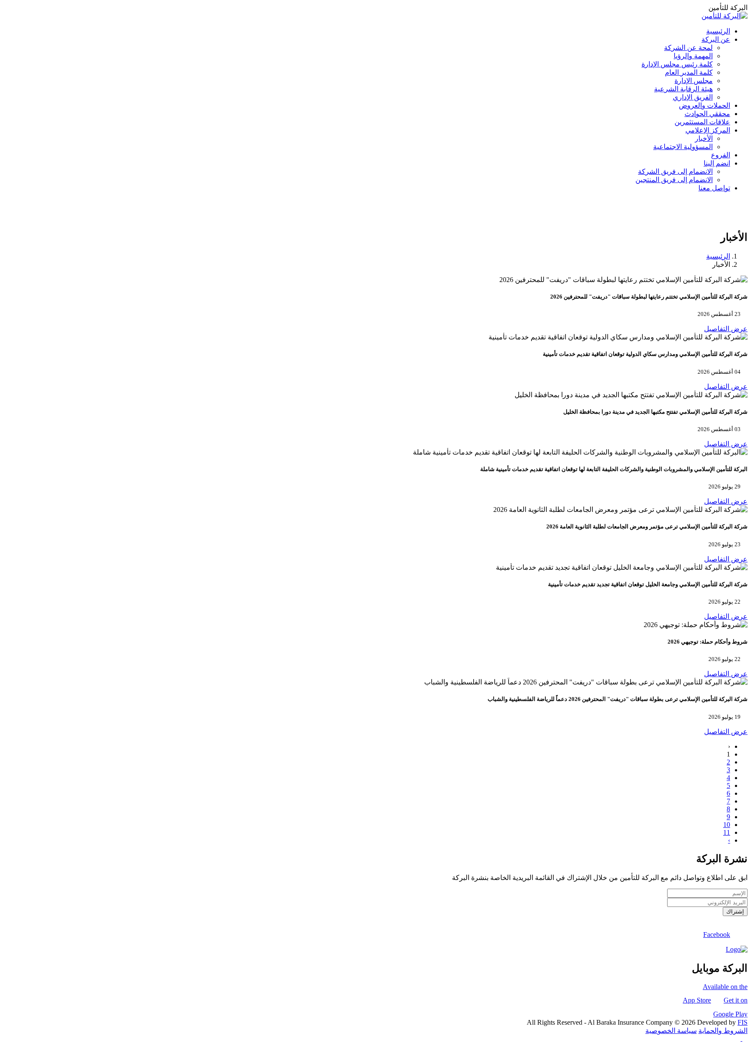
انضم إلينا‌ (717, 163)
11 (726, 832)
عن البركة (715, 39)
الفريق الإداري (693, 97)
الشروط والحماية (723, 1030)
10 (726, 824)
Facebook (716, 934)
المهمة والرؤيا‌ (693, 56)
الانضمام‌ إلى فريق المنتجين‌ (674, 179)
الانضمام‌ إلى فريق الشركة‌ (675, 171)
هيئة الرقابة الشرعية (683, 89)
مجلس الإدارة (694, 80)
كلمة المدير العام (689, 72)
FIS (743, 1022)
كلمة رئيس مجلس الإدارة (677, 64)
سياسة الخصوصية (671, 1030)
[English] (745, 218)
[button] (744, 1038)
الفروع (720, 155)
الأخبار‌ (704, 138)
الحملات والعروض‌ (704, 105)
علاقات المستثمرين (702, 122)
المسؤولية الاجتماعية (683, 146)
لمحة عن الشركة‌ (688, 47)
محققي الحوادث (707, 113)
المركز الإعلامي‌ (707, 130)
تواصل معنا (714, 188)
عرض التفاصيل (726, 328)
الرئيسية (718, 31)
